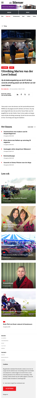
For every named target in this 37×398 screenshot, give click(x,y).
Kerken (34, 16)
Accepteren (9, 388)
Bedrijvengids (4, 357)
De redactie (5, 89)
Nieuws (9, 12)
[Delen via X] (25, 94)
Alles (2, 16)
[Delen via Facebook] (21, 94)
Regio (27, 12)
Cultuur (28, 16)
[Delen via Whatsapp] (29, 94)
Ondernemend (16, 16)
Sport (23, 16)
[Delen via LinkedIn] (17, 94)
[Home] (18, 2)
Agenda (3, 360)
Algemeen (8, 16)
